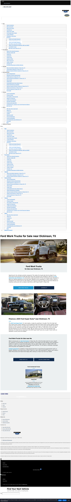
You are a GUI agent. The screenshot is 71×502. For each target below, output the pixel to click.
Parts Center (9, 80)
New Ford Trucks (10, 28)
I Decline (64, 500)
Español (3, 1)
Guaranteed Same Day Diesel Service (14, 83)
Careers (8, 113)
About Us (9, 110)
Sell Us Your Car (10, 60)
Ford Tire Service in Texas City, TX (14, 89)
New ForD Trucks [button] (23, 287)
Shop (1, 401)
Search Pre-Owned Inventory (13, 51)
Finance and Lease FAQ (12, 103)
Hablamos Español (7, 124)
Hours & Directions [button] (44, 359)
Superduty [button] (44, 287)
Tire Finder (9, 90)
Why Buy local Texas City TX (15, 48)
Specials (4, 66)
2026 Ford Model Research (14, 39)
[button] (33, 126)
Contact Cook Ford (13, 348)
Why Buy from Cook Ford (12, 108)
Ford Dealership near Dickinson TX (14, 119)
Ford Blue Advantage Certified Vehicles (15, 65)
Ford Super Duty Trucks (12, 33)
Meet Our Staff (10, 115)
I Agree (60, 500)
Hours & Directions (11, 116)
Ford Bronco (9, 30)
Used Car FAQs (10, 59)
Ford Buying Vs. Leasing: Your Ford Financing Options (18, 104)
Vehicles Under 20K (11, 52)
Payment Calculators (11, 101)
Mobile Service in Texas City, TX (13, 76)
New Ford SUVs (10, 26)
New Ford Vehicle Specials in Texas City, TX (16, 68)
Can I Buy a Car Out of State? (15, 43)
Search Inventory (10, 25)
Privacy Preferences (4, 500)
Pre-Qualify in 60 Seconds (12, 96)
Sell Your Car (9, 106)
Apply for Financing (11, 98)
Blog (8, 122)
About (4, 107)
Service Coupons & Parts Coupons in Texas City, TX (17, 70)
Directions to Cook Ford (34, 386)
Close (69, 500)
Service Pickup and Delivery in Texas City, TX (16, 78)
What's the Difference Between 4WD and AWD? (19, 45)
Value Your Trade (10, 31)
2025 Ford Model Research (14, 40)
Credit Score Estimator (11, 99)
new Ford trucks (24, 341)
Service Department (11, 73)
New (4, 23)
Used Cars (9, 54)
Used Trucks (9, 57)
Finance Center (10, 95)
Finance (4, 92)
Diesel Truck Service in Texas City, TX (14, 87)
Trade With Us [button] (23, 359)
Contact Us (9, 112)
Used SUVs (9, 55)
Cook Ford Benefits (11, 93)
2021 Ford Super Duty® (17, 323)
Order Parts (9, 81)
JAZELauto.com (24, 484)
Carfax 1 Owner (10, 62)
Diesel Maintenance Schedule (13, 84)
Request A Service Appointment (13, 75)
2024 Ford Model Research (14, 42)
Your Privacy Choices (36, 469)
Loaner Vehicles (10, 34)
